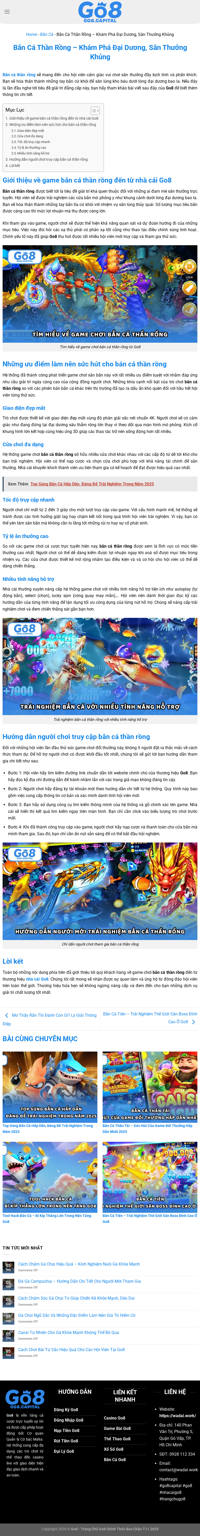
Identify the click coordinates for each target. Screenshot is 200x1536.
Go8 (44, 979)
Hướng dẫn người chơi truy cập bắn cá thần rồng (48, 159)
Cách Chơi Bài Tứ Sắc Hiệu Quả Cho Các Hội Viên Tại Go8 (71, 1349)
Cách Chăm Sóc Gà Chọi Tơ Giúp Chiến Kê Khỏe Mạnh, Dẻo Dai (76, 1298)
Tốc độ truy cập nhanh (33, 142)
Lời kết (14, 166)
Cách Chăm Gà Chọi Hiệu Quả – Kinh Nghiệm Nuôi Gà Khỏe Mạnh (79, 1264)
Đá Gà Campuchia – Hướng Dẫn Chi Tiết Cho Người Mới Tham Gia (80, 1281)
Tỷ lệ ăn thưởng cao (31, 148)
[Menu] (7, 11)
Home (31, 34)
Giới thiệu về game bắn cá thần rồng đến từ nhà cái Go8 (53, 118)
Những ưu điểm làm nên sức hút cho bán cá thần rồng (52, 124)
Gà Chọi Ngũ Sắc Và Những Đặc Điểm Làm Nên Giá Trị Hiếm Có (76, 1315)
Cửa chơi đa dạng (30, 136)
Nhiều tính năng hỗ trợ (33, 153)
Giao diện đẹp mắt (30, 131)
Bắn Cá (46, 34)
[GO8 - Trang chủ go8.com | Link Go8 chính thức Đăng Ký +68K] (100, 11)
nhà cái (33, 979)
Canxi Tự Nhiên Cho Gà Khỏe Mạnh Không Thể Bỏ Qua (68, 1332)
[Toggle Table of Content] (92, 110)
